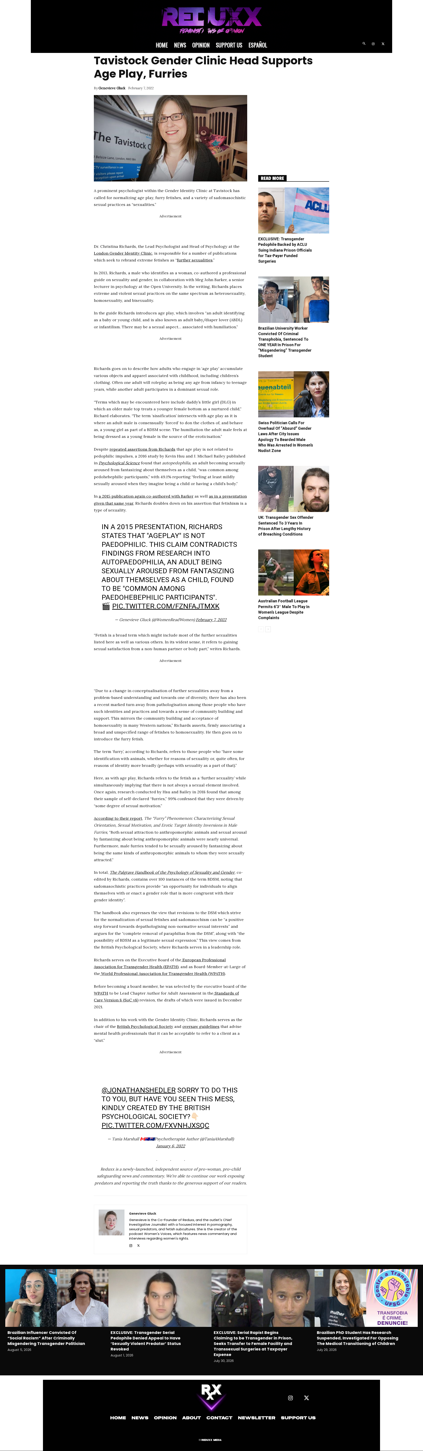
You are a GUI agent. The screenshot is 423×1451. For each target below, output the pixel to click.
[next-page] (268, 629)
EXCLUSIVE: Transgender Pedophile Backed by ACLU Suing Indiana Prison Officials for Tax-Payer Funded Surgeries (285, 250)
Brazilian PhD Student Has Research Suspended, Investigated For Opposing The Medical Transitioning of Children (357, 1338)
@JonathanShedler (139, 1090)
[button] (364, 44)
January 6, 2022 (170, 1145)
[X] (383, 44)
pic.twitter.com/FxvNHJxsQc (155, 1125)
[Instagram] (373, 44)
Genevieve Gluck (111, 88)
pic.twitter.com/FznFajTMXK (165, 606)
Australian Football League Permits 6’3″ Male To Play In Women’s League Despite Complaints (284, 609)
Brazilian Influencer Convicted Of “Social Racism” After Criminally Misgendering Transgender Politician (46, 1338)
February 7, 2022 (211, 619)
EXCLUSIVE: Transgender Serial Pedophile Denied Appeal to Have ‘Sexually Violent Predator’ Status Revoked (146, 1341)
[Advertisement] (174, 229)
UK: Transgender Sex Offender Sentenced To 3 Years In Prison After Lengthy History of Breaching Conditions (286, 526)
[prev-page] (261, 629)
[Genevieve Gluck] (111, 1229)
